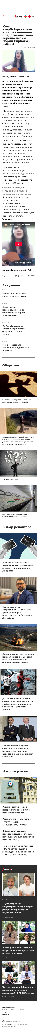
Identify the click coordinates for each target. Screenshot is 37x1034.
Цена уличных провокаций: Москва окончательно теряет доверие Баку (13, 311)
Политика (5, 289)
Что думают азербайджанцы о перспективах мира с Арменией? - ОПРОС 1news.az (18, 990)
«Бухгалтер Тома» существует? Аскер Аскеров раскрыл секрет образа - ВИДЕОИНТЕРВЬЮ (17, 908)
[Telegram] (21, 276)
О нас (4, 1012)
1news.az (9, 1021)
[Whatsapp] (19, 276)
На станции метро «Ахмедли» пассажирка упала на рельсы (14, 515)
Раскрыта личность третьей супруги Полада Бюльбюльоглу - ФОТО (17, 822)
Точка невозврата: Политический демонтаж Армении (15, 348)
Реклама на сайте (8, 1007)
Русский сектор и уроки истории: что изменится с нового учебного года (16, 810)
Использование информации (13, 1009)
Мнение (4, 303)
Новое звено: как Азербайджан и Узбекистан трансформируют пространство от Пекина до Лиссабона (17, 612)
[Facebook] (13, 276)
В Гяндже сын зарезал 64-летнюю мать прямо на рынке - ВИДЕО (16, 401)
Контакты (5, 1014)
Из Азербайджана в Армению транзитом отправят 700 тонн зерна (13, 330)
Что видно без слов (10, 479)
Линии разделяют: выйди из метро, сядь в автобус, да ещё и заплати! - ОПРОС (18, 950)
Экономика (5, 322)
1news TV (5, 899)
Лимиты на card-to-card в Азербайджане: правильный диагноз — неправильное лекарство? (17, 566)
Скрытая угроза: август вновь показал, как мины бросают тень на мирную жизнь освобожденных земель (18, 658)
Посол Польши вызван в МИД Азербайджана (14, 295)
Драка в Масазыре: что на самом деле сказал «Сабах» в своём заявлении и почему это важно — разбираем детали (17, 704)
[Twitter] (16, 276)
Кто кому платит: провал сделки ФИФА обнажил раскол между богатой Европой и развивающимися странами (17, 751)
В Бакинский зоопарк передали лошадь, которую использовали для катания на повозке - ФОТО (18, 835)
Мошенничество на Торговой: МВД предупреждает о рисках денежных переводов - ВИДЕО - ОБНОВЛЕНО (18, 850)
